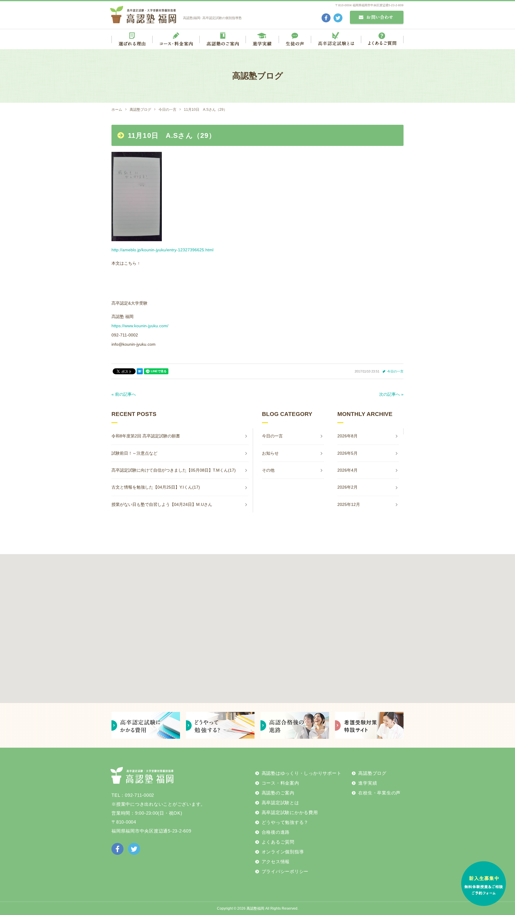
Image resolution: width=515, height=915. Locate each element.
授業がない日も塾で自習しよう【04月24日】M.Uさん (161, 504)
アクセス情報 (276, 861)
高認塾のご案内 (278, 792)
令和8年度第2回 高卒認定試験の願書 (145, 436)
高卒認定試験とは (280, 802)
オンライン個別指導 (283, 851)
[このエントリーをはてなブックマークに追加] (140, 371)
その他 (268, 470)
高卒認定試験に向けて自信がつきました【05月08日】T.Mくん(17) (173, 470)
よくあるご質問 (278, 841)
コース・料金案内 (280, 782)
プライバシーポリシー (285, 871)
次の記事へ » (391, 394)
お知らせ (270, 453)
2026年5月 (347, 453)
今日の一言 (395, 371)
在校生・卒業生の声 (379, 792)
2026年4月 (347, 470)
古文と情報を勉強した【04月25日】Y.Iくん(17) (155, 487)
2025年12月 (348, 504)
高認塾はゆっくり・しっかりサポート (302, 773)
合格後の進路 (276, 832)
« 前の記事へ (123, 394)
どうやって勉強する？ (285, 822)
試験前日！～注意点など (134, 453)
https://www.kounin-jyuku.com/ (139, 325)
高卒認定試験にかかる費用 (290, 812)
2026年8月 (347, 436)
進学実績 (367, 782)
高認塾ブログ (372, 773)
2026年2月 (347, 487)
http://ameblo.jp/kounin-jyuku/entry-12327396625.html (162, 249)
